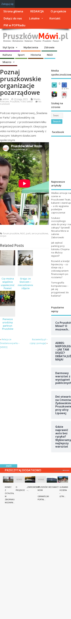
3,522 (65, 89)
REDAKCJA (37, 11)
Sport (21, 54)
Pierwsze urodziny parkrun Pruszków (7, 324)
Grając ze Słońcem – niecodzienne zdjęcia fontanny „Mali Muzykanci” (25, 288)
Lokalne (34, 18)
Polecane (4, 101)
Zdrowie (49, 47)
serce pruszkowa (40, 233)
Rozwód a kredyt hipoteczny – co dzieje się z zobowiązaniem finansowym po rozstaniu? (60, 269)
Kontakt (54, 18)
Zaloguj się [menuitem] (7, 3)
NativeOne (62, 470)
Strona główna (13, 11)
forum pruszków (11, 233)
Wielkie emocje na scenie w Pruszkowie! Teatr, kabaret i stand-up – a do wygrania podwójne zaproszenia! (61, 202)
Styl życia (8, 47)
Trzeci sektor (26, 101)
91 (53, 98)
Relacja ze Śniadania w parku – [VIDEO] (9, 343)
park (28, 233)
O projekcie (58, 11)
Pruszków (14, 101)
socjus (3, 235)
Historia (36, 54)
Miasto (7, 62)
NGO (50, 54)
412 (64, 98)
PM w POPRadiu (14, 25)
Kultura (7, 54)
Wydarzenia (30, 47)
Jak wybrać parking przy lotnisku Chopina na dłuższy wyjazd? (60, 249)
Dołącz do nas (12, 18)
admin (6, 99)
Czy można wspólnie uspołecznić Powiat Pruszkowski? (8, 285)
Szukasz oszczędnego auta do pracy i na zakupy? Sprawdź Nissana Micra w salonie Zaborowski (61, 227)
